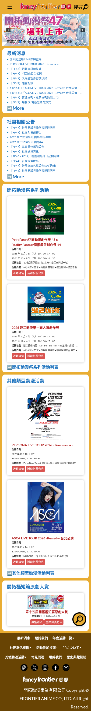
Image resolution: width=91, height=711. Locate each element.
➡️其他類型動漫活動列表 (30, 573)
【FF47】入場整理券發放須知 (28, 78)
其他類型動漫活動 (25, 380)
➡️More (15, 108)
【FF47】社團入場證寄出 (26, 132)
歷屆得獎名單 (54, 622)
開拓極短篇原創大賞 (28, 586)
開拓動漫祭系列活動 (28, 190)
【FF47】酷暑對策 (21, 83)
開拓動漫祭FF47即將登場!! (26, 59)
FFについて (71, 647)
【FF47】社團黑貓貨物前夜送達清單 (33, 127)
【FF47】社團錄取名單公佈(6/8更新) (33, 165)
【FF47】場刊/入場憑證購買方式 (30, 102)
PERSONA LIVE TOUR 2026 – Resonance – (36, 63)
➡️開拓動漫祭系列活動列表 (32, 367)
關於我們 (41, 638)
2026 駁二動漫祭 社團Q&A (26, 142)
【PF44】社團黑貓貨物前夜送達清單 (33, 170)
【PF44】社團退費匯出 (24, 161)
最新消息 (16, 53)
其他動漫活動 (14, 657)
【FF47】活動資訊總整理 (26, 68)
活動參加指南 (46, 647)
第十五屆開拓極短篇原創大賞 (46, 612)
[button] (45, 30)
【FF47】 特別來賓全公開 (26, 73)
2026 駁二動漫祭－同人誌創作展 (35, 327)
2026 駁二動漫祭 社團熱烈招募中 (30, 137)
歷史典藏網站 (76, 657)
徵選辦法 (36, 622)
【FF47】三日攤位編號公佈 (27, 146)
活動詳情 (18, 273)
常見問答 (37, 657)
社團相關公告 (21, 121)
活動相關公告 (35, 273)
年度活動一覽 (62, 638)
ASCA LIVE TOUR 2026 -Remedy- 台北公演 (43, 538)
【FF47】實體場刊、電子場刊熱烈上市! (34, 97)
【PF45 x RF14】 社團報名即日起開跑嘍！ (36, 156)
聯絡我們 (55, 657)
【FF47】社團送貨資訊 (24, 151)
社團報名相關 (19, 647)
